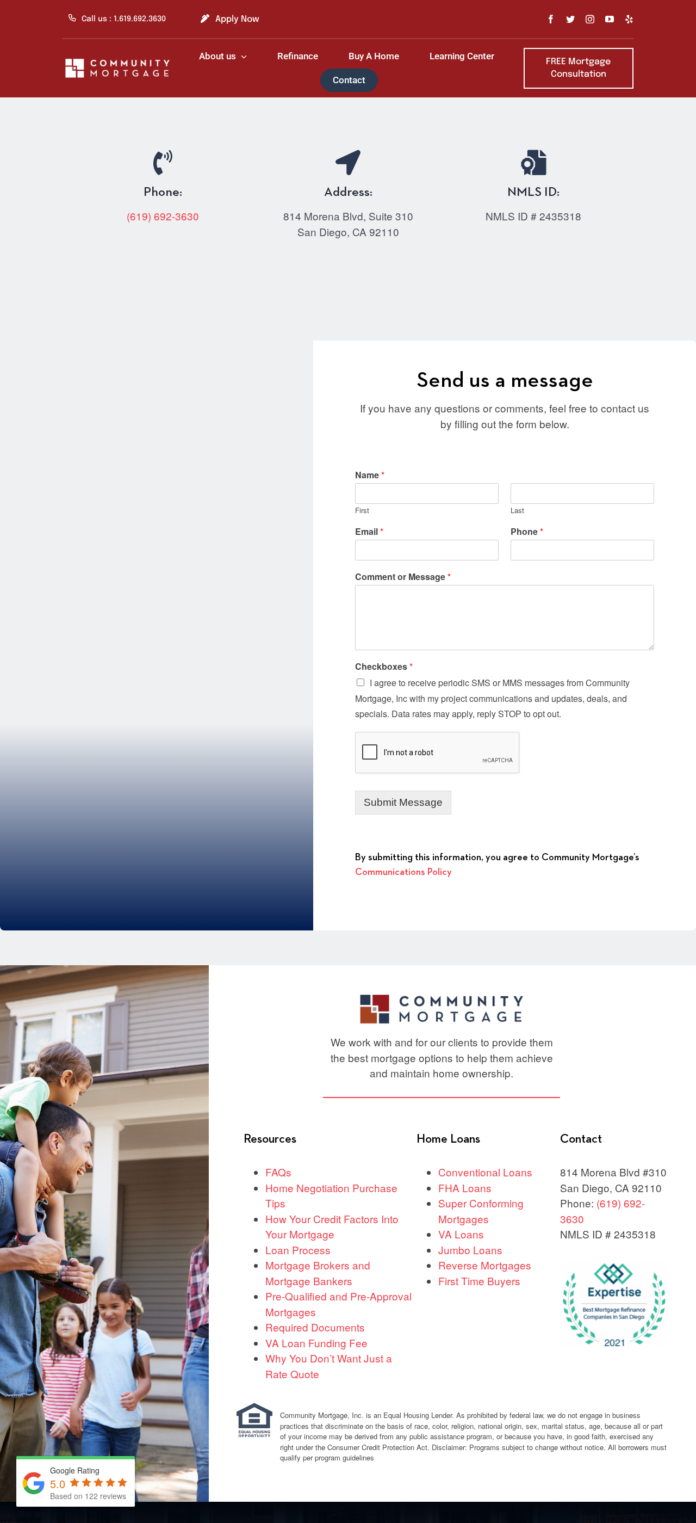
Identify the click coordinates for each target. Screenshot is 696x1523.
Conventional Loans (485, 1171)
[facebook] (550, 19)
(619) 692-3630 (163, 215)
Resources (270, 1139)
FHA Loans (465, 1187)
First (362, 510)
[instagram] (590, 19)
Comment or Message (403, 577)
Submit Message (403, 802)
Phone (527, 532)
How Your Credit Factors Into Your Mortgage (332, 1226)
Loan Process (298, 1249)
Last (517, 510)
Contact (581, 1139)
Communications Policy (403, 872)
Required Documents (315, 1326)
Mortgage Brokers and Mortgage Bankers (317, 1272)
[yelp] (629, 19)
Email (369, 532)
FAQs (278, 1171)
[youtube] (609, 19)
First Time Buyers (479, 1280)
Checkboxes (384, 667)
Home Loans (448, 1139)
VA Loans (461, 1233)
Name (369, 475)
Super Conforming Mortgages (481, 1210)
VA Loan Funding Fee (316, 1342)
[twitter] (570, 19)
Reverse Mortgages (484, 1264)
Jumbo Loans (470, 1249)
